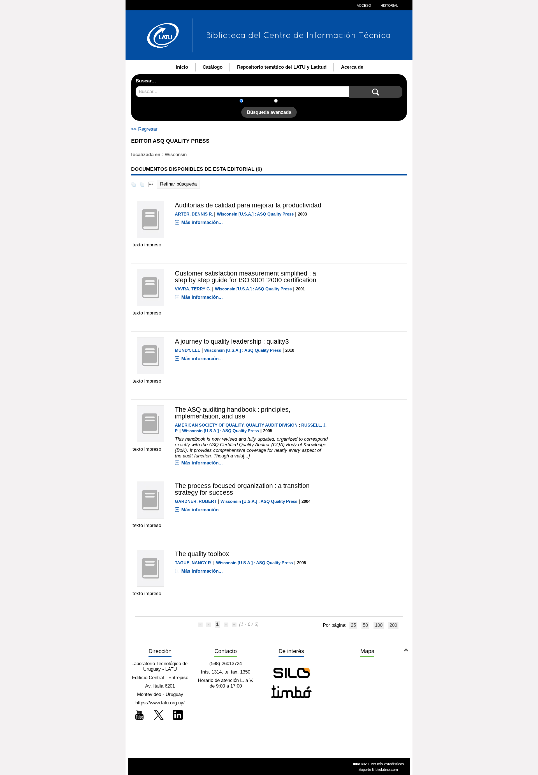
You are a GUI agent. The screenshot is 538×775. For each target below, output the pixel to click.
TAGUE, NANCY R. (193, 562)
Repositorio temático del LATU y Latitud (281, 67)
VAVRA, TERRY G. (193, 288)
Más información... (202, 222)
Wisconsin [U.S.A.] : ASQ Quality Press (255, 214)
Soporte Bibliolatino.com (378, 769)
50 (365, 625)
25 (353, 625)
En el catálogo (260, 101)
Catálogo (212, 67)
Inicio (182, 67)
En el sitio (291, 101)
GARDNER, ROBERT (196, 501)
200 (393, 625)
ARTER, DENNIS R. (194, 214)
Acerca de (352, 67)
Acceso (364, 6)
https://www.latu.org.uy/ (160, 702)
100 (378, 625)
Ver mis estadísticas (387, 764)
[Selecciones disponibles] (151, 184)
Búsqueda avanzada (269, 112)
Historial (389, 6)
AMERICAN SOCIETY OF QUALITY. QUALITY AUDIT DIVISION (236, 425)
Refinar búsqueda (178, 184)
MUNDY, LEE (187, 350)
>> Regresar (144, 129)
